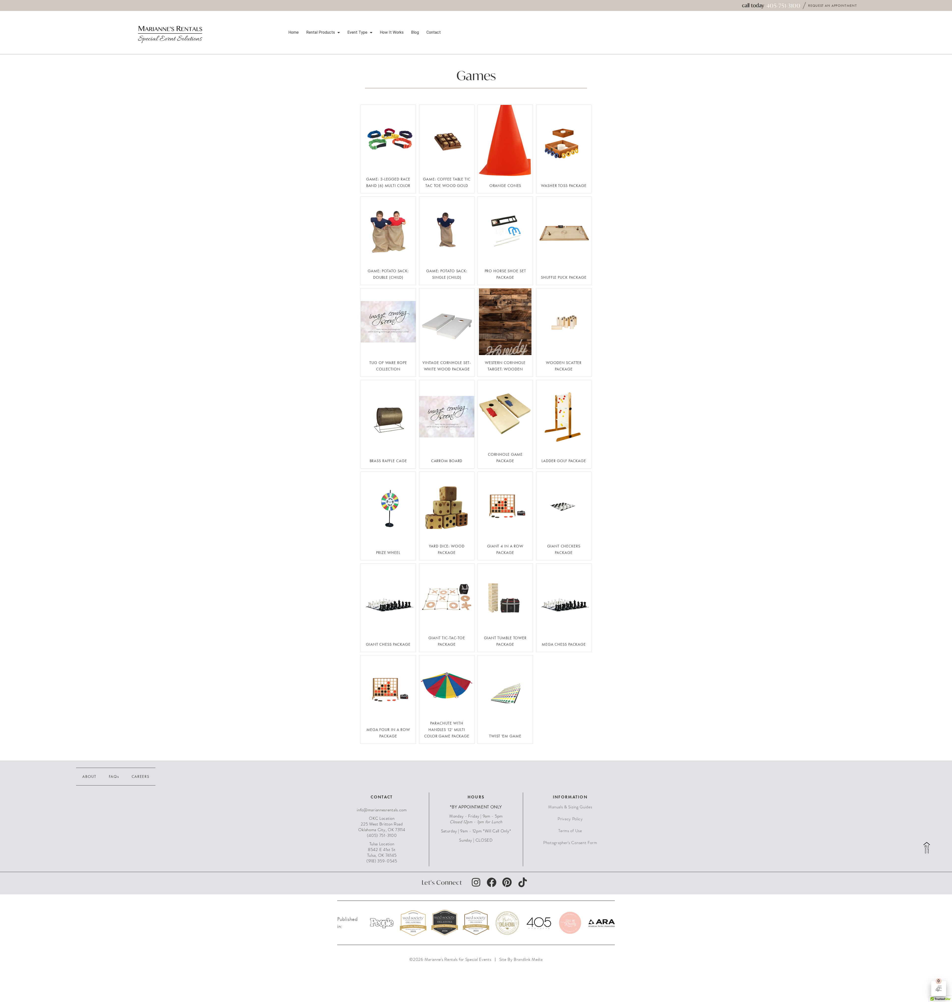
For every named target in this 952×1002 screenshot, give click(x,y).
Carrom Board (447, 460)
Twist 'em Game (505, 736)
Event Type (357, 32)
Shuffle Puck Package (564, 277)
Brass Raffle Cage (388, 460)
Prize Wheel (388, 552)
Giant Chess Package (388, 644)
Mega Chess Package (564, 644)
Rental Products (320, 32)
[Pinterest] (507, 882)
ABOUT (89, 776)
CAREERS (140, 776)
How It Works (392, 32)
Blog (415, 32)
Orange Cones (505, 185)
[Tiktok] (522, 882)
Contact (433, 32)
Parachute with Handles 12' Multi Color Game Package (446, 729)
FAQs (114, 776)
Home (293, 32)
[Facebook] (491, 882)
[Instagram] (476, 882)
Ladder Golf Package (563, 460)
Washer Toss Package (564, 185)
